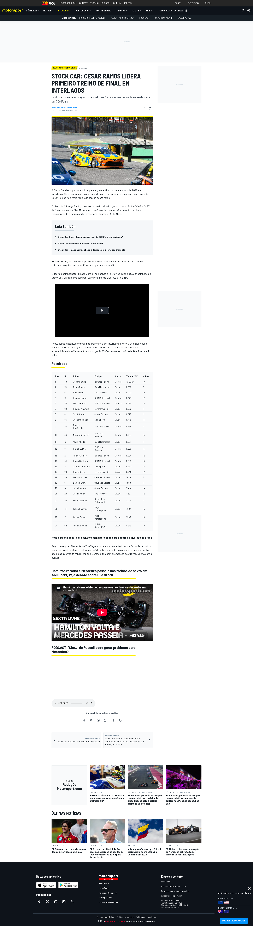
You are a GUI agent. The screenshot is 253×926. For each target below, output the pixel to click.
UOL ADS (127, 3)
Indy (148, 10)
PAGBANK (94, 3)
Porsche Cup (82, 10)
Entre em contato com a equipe (175, 891)
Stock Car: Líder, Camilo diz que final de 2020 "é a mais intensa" (90, 236)
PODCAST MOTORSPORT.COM (122, 18)
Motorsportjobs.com (108, 893)
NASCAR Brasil (103, 10)
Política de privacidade (146, 917)
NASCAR (121, 10)
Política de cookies (125, 917)
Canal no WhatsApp (163, 18)
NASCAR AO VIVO (184, 18)
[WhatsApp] (98, 720)
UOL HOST (83, 3)
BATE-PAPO (193, 3)
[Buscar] (243, 10)
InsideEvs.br (104, 883)
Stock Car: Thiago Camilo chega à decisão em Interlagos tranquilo (91, 249)
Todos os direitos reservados (140, 921)
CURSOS (105, 3)
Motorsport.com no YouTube (92, 18)
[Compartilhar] (144, 109)
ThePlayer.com (93, 546)
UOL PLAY (116, 3)
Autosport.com (105, 897)
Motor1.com (104, 888)
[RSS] (72, 902)
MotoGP (47, 10)
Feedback (165, 881)
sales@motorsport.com (171, 895)
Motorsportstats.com (108, 902)
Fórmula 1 (31, 10)
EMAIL (208, 3)
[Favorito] (150, 109)
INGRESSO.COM (68, 3)
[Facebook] (84, 720)
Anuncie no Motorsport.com (173, 886)
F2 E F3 (135, 10)
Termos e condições (105, 917)
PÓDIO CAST (144, 18)
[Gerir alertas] (120, 720)
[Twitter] (91, 720)
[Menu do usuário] (249, 10)
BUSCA (178, 3)
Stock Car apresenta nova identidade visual (80, 243)
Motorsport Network (115, 921)
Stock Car (63, 10)
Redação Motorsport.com (64, 107)
